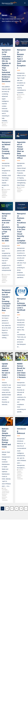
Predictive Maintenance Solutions (19, 98)
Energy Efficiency (5, 491)
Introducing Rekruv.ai (21, 431)
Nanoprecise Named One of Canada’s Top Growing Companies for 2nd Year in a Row (6, 300)
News (3, 83)
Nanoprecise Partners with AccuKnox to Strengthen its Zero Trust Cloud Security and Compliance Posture (21, 228)
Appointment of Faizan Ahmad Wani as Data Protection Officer (21, 150)
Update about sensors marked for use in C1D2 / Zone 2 (6, 370)
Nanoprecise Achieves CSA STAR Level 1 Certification (21, 305)
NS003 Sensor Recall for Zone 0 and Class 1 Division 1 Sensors (21, 370)
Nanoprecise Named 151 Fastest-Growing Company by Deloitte (6, 150)
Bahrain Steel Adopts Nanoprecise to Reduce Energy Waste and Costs (6, 438)
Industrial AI (5, 122)
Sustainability (5, 500)
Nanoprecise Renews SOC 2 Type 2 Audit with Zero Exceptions (21, 59)
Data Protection (21, 94)
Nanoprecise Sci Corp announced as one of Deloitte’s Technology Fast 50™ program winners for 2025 (6, 227)
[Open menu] (24, 3)
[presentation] (6, 42)
